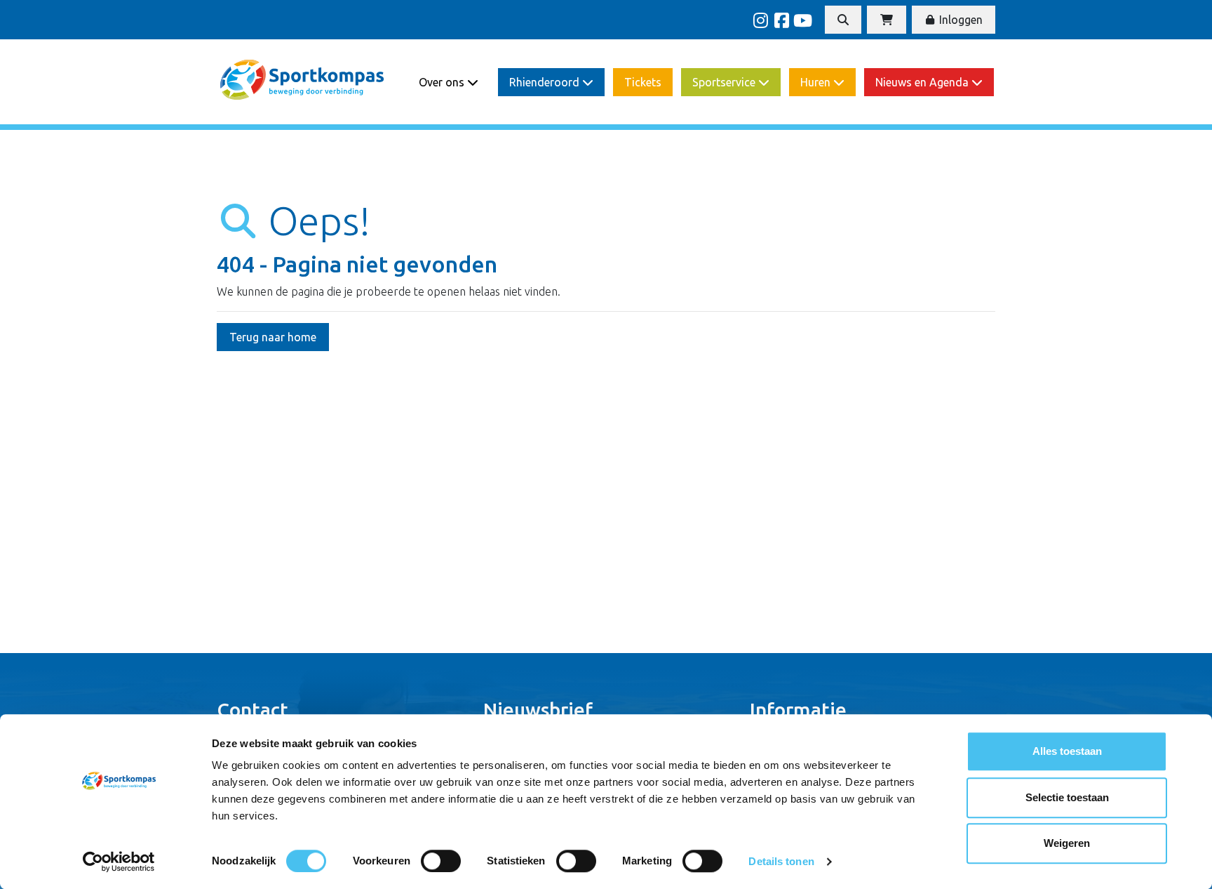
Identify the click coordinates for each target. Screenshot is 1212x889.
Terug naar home (272, 337)
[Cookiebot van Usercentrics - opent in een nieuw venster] (119, 861)
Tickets (642, 82)
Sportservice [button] (725, 82)
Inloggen (959, 19)
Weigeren (1067, 843)
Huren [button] (816, 82)
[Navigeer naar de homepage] (303, 81)
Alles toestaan (1067, 751)
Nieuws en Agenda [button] (923, 82)
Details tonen (781, 861)
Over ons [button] (443, 82)
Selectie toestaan (1067, 797)
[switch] (441, 861)
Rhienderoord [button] (545, 82)
